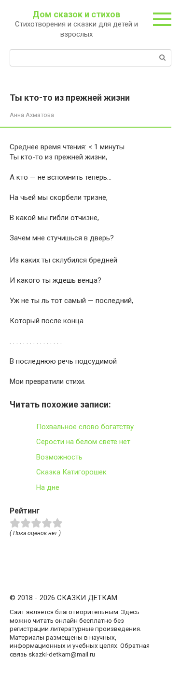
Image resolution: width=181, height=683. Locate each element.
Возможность (59, 457)
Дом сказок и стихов (76, 14)
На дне (47, 487)
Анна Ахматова (32, 114)
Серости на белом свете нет (83, 441)
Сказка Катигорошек (71, 472)
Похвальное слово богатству (85, 426)
